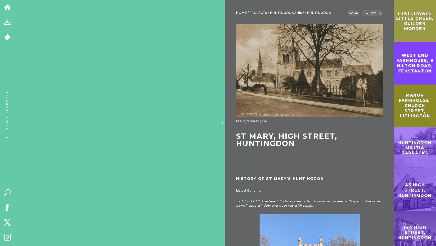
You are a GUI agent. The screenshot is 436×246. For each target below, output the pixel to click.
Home (241, 13)
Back (353, 13)
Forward (372, 13)
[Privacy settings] (7, 37)
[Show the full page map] (7, 22)
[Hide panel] (222, 123)
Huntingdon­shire (287, 13)
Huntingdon (319, 13)
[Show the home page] (7, 7)
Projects (258, 13)
